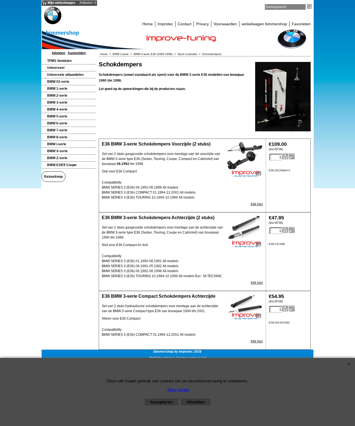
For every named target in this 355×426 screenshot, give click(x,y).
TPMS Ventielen (59, 61)
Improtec (165, 24)
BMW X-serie (57, 151)
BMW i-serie (56, 144)
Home (147, 24)
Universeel (55, 68)
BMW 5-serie (57, 116)
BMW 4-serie (57, 109)
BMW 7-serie (57, 130)
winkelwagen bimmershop (264, 24)
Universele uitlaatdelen (65, 75)
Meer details (178, 389)
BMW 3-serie (57, 102)
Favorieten (301, 24)
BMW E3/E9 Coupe (62, 165)
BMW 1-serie (57, 89)
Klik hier (257, 204)
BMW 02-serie (58, 82)
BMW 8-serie (57, 137)
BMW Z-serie (57, 158)
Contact (184, 24)
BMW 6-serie (57, 123)
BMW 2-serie (57, 95)
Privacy (202, 24)
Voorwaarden (225, 24)
